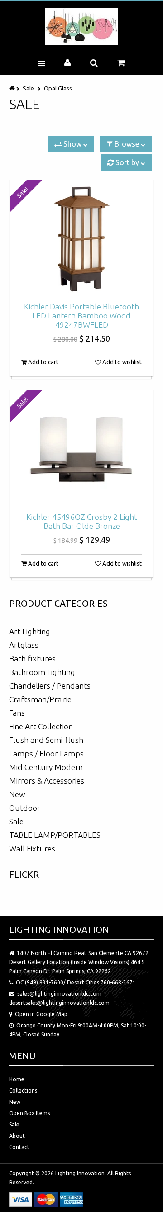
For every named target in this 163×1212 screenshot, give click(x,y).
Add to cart (42, 362)
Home (16, 1079)
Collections (23, 1090)
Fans (17, 712)
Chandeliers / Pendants (50, 685)
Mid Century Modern (46, 767)
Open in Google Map (41, 1014)
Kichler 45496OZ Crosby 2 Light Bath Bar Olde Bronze (81, 521)
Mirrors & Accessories (46, 780)
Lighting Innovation (80, 1173)
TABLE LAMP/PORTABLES (55, 835)
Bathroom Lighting (42, 672)
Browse (127, 144)
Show (72, 144)
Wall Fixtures (32, 848)
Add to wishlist (121, 362)
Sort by (127, 162)
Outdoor (24, 807)
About (17, 1136)
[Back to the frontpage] (12, 88)
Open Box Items (29, 1113)
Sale (28, 88)
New (17, 794)
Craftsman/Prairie (40, 699)
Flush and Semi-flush (46, 740)
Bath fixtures (32, 658)
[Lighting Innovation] (81, 26)
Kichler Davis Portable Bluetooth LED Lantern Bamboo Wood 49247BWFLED (81, 315)
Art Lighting (29, 631)
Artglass (23, 645)
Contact (19, 1147)
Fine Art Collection (41, 726)
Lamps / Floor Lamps (46, 753)
